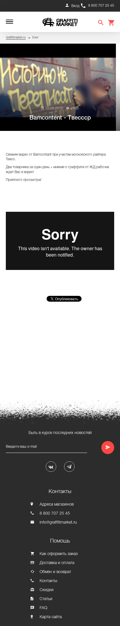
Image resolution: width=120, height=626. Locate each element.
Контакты (48, 581)
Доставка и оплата (57, 563)
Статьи (46, 599)
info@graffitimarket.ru (58, 522)
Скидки (47, 590)
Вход (75, 6)
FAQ (43, 608)
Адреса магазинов (57, 504)
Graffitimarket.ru (16, 37)
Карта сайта (51, 617)
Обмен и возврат (55, 572)
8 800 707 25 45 (101, 5)
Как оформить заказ (59, 554)
